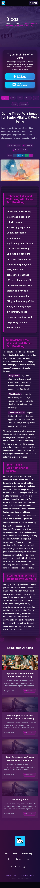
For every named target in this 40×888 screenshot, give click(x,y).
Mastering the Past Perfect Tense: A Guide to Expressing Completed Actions (20, 718)
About (15, 854)
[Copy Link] (31, 155)
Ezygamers (12, 878)
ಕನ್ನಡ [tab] (35, 98)
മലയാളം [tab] (24, 104)
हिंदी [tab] (13, 98)
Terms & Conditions (27, 875)
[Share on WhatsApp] (27, 155)
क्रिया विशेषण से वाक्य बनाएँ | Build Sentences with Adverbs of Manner (20, 760)
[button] (33, 3)
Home (8, 23)
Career (18, 859)
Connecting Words (20, 799)
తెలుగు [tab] (28, 98)
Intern (28, 859)
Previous (2, 639)
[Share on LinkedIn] (23, 155)
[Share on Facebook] (15, 155)
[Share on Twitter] (19, 155)
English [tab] (5, 98)
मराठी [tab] (20, 98)
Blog (17, 23)
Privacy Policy (11, 875)
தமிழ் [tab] (14, 104)
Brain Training (27, 854)
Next (38, 639)
